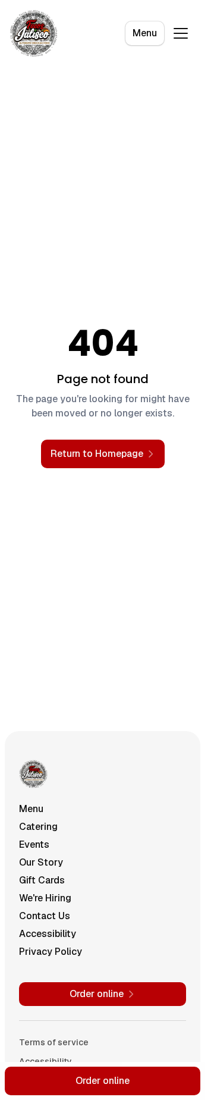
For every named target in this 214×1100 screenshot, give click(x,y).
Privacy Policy (50, 951)
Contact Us (44, 916)
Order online (102, 1080)
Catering (38, 826)
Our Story (41, 862)
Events (34, 844)
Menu (145, 33)
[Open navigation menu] (181, 33)
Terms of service (54, 1042)
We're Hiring (45, 898)
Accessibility (47, 933)
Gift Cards (42, 880)
